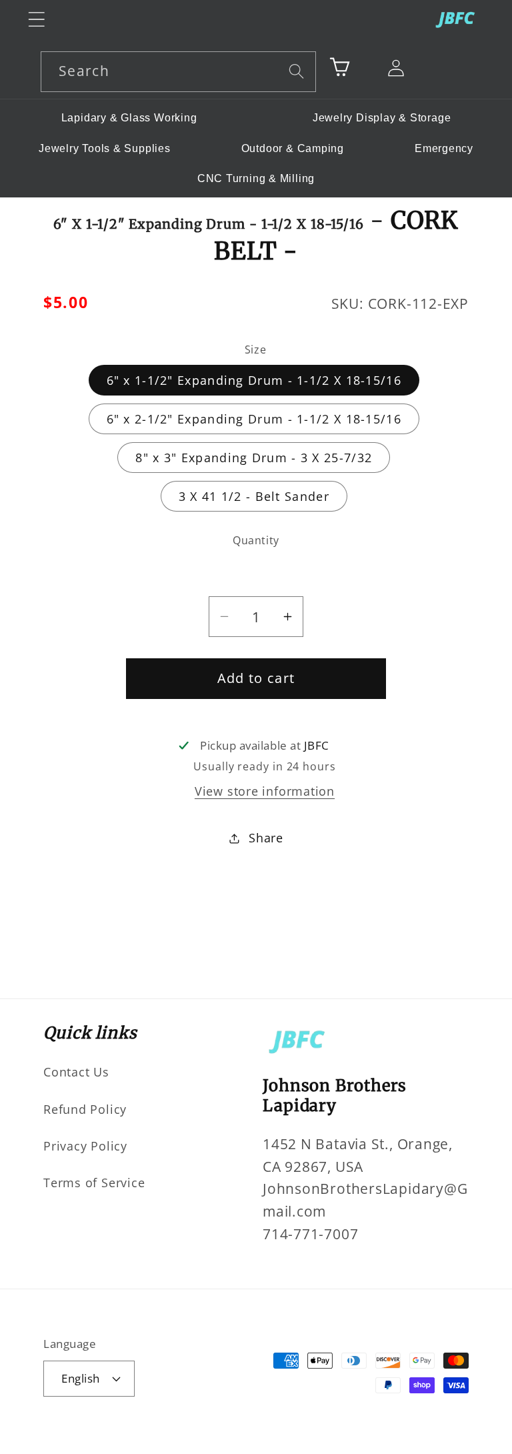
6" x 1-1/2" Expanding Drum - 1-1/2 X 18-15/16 (254, 380)
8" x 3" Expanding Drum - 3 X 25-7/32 (253, 458)
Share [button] (266, 838)
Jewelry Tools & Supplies (105, 148)
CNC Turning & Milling (256, 178)
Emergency (444, 148)
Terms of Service (94, 1183)
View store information (265, 791)
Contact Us (76, 1072)
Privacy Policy (85, 1146)
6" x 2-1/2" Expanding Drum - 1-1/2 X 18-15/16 (254, 419)
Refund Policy (85, 1109)
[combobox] (178, 71)
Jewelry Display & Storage (382, 117)
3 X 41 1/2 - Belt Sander (254, 496)
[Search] (296, 71)
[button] (36, 19)
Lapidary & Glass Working (129, 117)
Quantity (256, 540)
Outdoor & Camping (292, 148)
